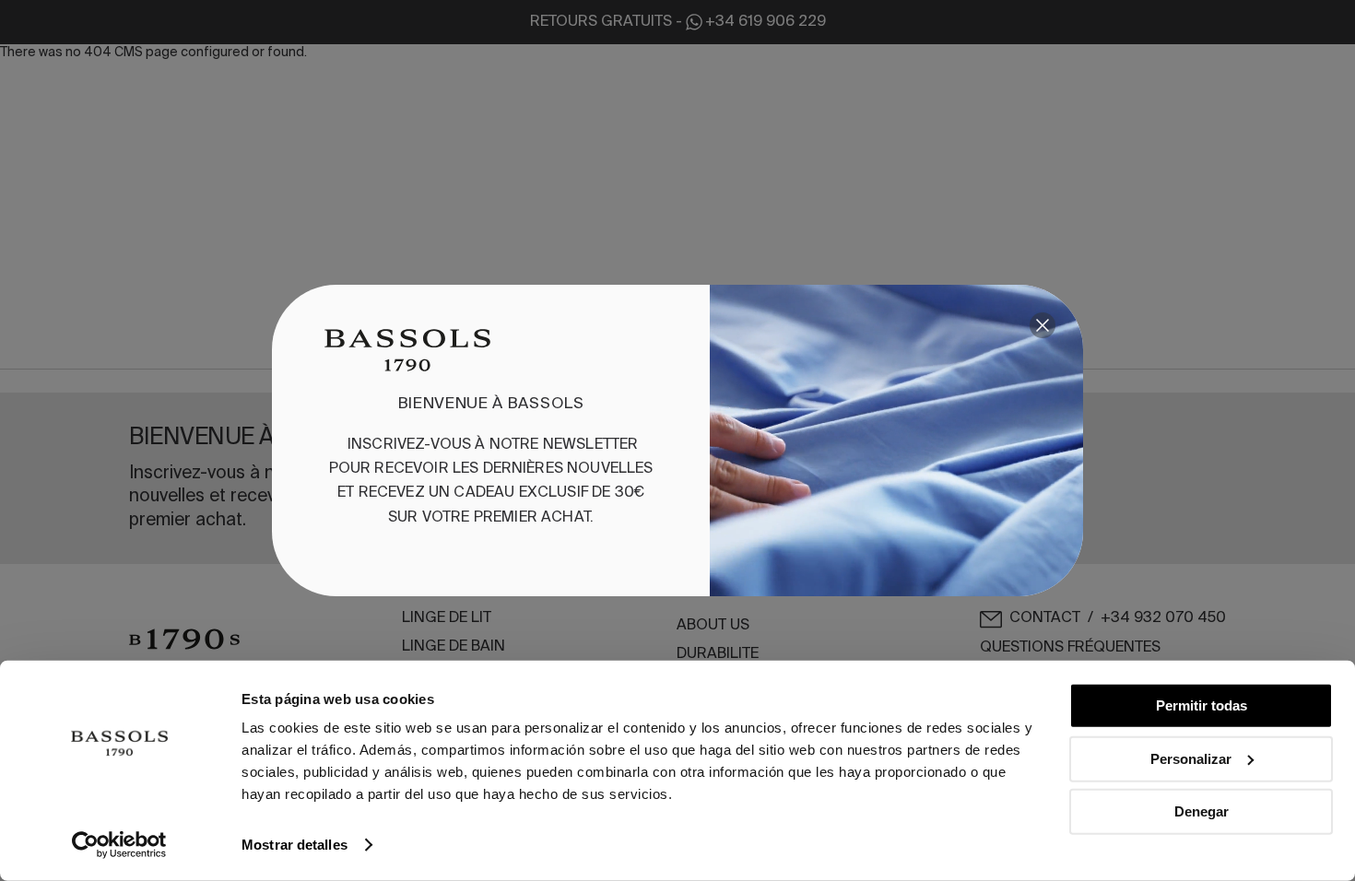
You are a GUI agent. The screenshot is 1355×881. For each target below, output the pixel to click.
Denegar (1201, 811)
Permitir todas (1201, 705)
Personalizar (1190, 758)
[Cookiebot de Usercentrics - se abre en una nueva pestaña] (119, 845)
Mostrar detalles (295, 844)
